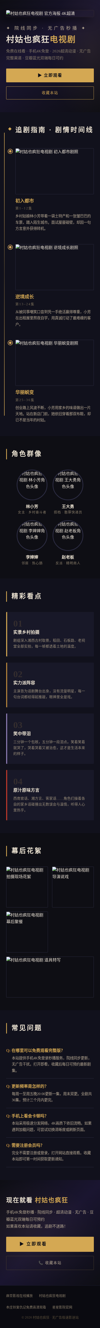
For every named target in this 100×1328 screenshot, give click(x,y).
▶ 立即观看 (50, 75)
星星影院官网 (62, 1307)
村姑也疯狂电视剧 (52, 1296)
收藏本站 (50, 93)
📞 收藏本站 (50, 1263)
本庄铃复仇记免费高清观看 (26, 1307)
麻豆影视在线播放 (19, 1296)
